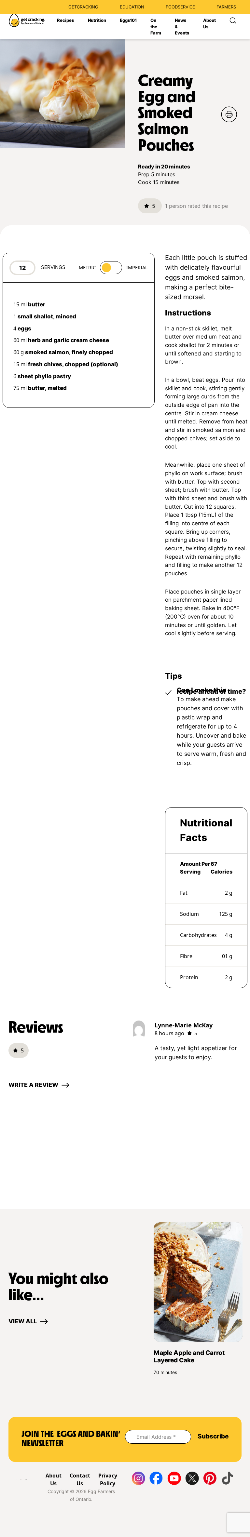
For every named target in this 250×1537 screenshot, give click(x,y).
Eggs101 (128, 20)
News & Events (182, 26)
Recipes (65, 20)
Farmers (226, 6)
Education (132, 6)
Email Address (156, 1437)
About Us (209, 23)
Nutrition (97, 20)
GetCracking (83, 6)
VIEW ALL (22, 1321)
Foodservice (180, 6)
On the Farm (155, 26)
